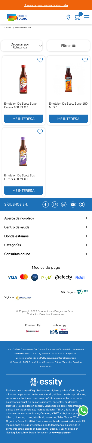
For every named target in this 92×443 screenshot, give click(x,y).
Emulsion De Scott (23, 27)
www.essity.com (61, 432)
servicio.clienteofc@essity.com (61, 357)
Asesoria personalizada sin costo (46, 5)
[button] (46, 218)
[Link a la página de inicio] (7, 27)
